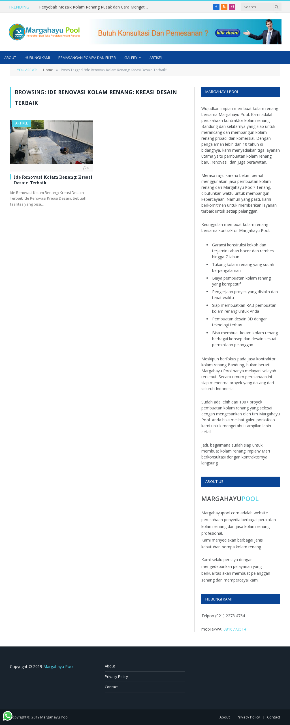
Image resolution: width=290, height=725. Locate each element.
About (10, 57)
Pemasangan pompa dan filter (87, 57)
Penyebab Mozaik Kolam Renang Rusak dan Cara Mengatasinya (95, 7)
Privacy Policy (116, 676)
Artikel (156, 57)
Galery (130, 57)
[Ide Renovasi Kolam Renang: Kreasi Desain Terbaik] (51, 142)
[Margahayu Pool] (44, 32)
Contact (111, 686)
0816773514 (234, 629)
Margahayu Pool (58, 666)
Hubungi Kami (37, 57)
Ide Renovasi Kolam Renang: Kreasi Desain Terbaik (53, 179)
